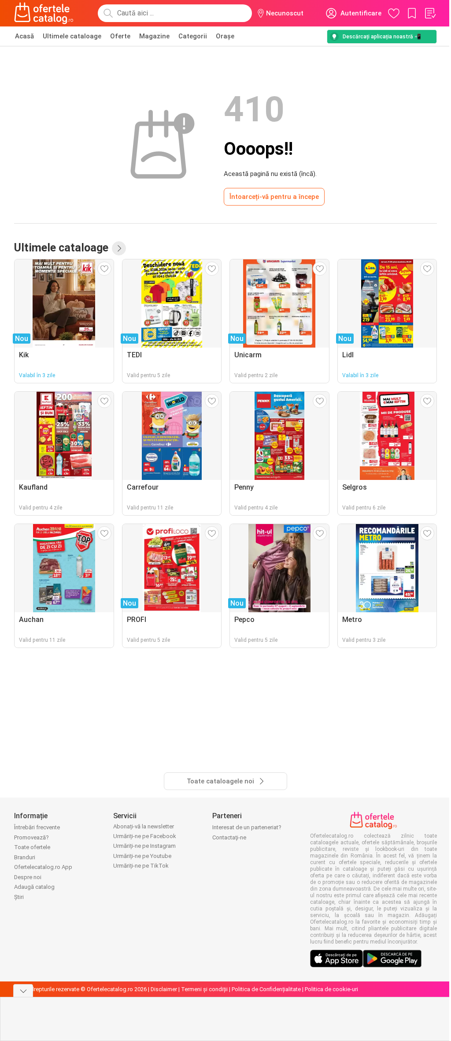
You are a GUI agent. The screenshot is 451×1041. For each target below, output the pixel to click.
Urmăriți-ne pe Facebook (144, 836)
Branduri (24, 857)
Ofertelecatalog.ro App (43, 867)
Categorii (192, 36)
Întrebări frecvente (37, 827)
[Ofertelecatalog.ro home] (44, 13)
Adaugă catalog (34, 887)
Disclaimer (164, 989)
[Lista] (430, 13)
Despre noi (27, 877)
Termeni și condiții (204, 989)
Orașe (225, 36)
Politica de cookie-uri (331, 989)
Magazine (154, 36)
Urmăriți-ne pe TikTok (141, 865)
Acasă (24, 36)
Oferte (120, 36)
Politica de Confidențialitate (266, 989)
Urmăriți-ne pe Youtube (142, 856)
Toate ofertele (32, 847)
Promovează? (31, 837)
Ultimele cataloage (72, 36)
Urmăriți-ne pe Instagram (144, 846)
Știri (19, 897)
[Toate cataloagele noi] (119, 248)
